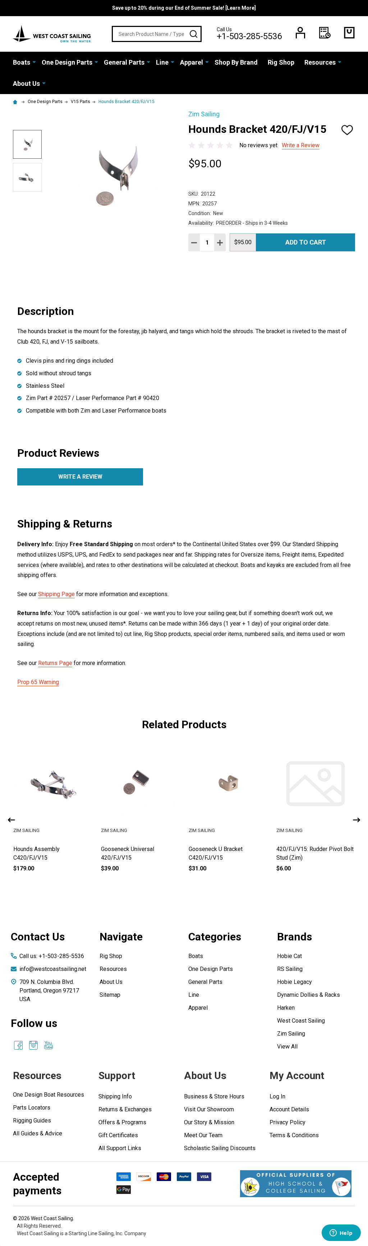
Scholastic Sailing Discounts (220, 1148)
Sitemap (110, 994)
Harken (286, 1007)
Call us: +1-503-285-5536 (51, 956)
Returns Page (55, 663)
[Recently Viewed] (325, 32)
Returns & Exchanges (125, 1109)
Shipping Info (115, 1096)
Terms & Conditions (294, 1135)
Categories (214, 936)
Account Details (289, 1109)
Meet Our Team (203, 1135)
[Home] (16, 101)
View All (287, 1046)
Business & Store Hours (214, 1096)
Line (162, 62)
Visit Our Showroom (209, 1109)
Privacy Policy (287, 1122)
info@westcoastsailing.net (52, 969)
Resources (320, 62)
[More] (34, 62)
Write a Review (300, 145)
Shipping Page (56, 594)
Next (356, 820)
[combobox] (157, 34)
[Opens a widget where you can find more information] (341, 1233)
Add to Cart (305, 242)
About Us (26, 83)
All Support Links (119, 1148)
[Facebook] (18, 1045)
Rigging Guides (32, 1120)
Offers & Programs (122, 1122)
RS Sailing (290, 969)
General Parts (124, 62)
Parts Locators (31, 1107)
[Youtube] (48, 1045)
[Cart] (349, 32)
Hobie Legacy (294, 981)
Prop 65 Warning (38, 682)
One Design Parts (67, 62)
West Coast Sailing (301, 1020)
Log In (277, 1096)
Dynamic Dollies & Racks (308, 994)
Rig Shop (281, 62)
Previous (11, 820)
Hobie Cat (289, 956)
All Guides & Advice (37, 1133)
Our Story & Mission (209, 1122)
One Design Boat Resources (48, 1094)
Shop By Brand (236, 62)
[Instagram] (33, 1045)
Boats (21, 62)
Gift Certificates (118, 1135)
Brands (294, 936)
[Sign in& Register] (300, 32)
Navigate (121, 936)
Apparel (191, 62)
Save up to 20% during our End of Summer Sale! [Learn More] (184, 8)
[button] (295, 1183)
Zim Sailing (291, 1033)
